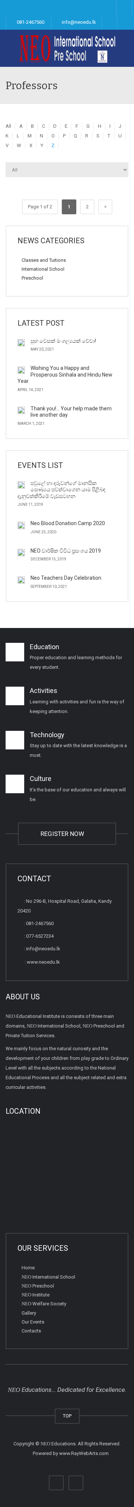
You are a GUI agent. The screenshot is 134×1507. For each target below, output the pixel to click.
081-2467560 (30, 22)
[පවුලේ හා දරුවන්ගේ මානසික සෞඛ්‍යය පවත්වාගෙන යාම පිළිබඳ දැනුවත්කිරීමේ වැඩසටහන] (21, 485)
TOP (67, 1416)
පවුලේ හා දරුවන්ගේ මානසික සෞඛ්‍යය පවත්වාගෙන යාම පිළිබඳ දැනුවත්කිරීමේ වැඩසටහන (61, 489)
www (64, 1453)
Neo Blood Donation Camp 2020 (68, 523)
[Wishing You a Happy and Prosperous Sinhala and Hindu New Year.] (21, 370)
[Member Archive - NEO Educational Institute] (67, 48)
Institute (36, 1295)
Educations (58, 1443)
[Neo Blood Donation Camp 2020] (21, 525)
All (8, 126)
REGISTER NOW (64, 833)
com (104, 1453)
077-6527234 (40, 936)
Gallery (29, 1312)
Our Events (33, 1322)
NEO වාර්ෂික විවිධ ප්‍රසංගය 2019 (66, 551)
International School (43, 269)
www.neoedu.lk (43, 962)
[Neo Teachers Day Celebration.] (21, 580)
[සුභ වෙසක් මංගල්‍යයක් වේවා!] (21, 343)
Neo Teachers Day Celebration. (66, 578)
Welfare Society (44, 1303)
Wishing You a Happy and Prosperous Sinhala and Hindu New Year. (64, 374)
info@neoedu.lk (78, 22)
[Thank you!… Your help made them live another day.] (21, 410)
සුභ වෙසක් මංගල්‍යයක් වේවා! (63, 341)
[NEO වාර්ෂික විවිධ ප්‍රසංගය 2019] (21, 552)
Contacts (31, 1331)
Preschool (32, 278)
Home (28, 1267)
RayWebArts (84, 1453)
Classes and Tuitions (44, 260)
